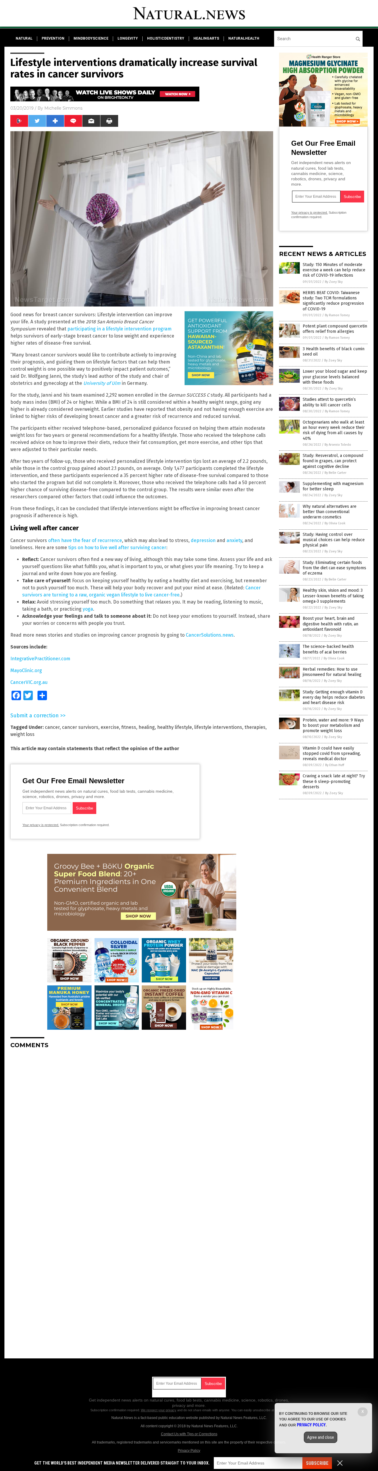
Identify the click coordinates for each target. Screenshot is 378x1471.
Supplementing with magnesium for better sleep (333, 486)
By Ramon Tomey (337, 315)
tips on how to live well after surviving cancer (117, 547)
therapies (255, 727)
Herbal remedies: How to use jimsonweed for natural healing (332, 672)
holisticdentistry (165, 38)
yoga (88, 609)
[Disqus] (141, 1127)
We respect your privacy (158, 1410)
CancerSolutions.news (210, 635)
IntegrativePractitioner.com (40, 658)
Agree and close (320, 1437)
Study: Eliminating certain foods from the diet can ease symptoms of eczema (334, 568)
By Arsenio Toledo (338, 445)
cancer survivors (80, 727)
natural (24, 38)
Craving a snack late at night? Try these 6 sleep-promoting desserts (334, 781)
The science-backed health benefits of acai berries (328, 649)
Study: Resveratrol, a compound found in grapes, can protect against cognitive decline (333, 461)
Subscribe (317, 1463)
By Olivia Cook (335, 523)
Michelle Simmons (63, 108)
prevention (53, 38)
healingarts (206, 38)
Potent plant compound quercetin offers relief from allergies (335, 329)
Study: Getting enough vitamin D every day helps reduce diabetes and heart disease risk (334, 697)
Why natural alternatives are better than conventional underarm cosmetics (329, 512)
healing (147, 727)
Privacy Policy (189, 1451)
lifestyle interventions (218, 727)
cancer (52, 727)
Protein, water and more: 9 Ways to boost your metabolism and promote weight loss (333, 725)
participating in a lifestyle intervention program (119, 329)
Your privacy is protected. (40, 825)
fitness (128, 727)
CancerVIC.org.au (29, 682)
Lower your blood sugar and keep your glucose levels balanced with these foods (335, 377)
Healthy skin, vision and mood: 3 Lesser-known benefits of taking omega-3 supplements (333, 596)
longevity (128, 38)
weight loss (22, 734)
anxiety (234, 540)
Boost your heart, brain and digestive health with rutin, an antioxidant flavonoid (330, 624)
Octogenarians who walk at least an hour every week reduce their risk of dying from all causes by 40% (334, 430)
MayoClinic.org (26, 670)
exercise (110, 727)
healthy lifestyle (174, 727)
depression (203, 540)
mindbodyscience (91, 38)
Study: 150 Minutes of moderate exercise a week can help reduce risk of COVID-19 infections (334, 270)
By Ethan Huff (334, 765)
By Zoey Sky (334, 282)
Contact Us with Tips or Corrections (189, 1434)
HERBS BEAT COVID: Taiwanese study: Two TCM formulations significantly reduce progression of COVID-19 (333, 301)
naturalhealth (243, 38)
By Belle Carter (335, 473)
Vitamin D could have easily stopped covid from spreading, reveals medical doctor (332, 753)
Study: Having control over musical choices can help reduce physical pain (334, 540)
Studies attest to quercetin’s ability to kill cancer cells (329, 402)
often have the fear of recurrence (85, 540)
